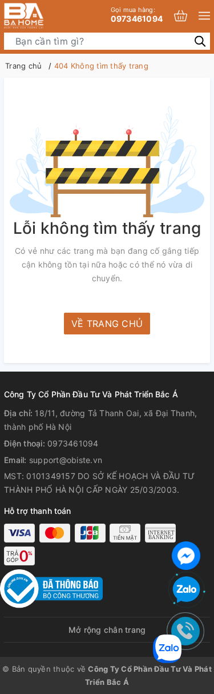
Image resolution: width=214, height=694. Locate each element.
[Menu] (204, 16)
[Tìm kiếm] (200, 41)
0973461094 (137, 14)
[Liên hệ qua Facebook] (186, 554)
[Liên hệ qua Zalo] (186, 590)
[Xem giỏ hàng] (180, 15)
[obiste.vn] (42, 16)
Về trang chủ (107, 323)
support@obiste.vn (65, 460)
